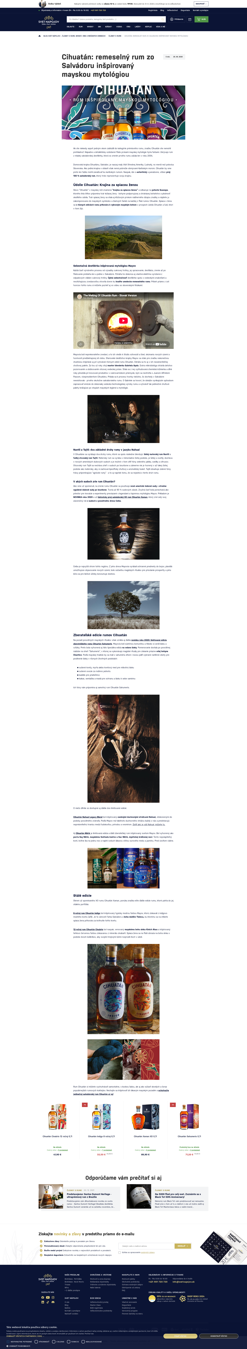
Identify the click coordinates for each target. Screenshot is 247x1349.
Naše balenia (95, 1288)
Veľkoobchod (172, 10)
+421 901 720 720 (158, 1282)
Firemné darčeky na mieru (132, 1314)
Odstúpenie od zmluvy (131, 1288)
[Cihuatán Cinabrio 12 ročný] (57, 1117)
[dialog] (123, 1336)
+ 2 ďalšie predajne (72, 1290)
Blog (162, 10)
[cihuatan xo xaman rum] (123, 534)
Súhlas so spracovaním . (138, 1252)
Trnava (67, 1285)
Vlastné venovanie (129, 1302)
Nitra (67, 1288)
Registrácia (152, 10)
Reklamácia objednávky (99, 1282)
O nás (67, 1302)
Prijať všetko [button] (180, 1336)
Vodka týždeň (54, 4)
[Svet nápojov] (39, 36)
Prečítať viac (89, 1334)
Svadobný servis (128, 1308)
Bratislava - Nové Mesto (74, 1282)
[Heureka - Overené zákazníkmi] (152, 1298)
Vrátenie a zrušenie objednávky (103, 1285)
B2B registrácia (96, 1308)
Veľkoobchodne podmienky (101, 1311)
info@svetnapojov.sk (184, 1282)
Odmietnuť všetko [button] (218, 1336)
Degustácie (185, 10)
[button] (82, 1336)
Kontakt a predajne (200, 10)
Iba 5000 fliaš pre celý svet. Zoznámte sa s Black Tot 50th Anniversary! (178, 1195)
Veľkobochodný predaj (99, 1302)
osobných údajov (148, 1252)
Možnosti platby (128, 1279)
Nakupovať (200, 4)
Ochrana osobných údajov (132, 1285)
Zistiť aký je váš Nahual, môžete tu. (149, 824)
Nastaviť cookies (71, 1314)
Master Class (95, 1305)
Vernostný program (130, 1311)
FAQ (123, 1290)
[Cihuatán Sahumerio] (189, 1117)
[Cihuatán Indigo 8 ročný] (101, 1117)
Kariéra (67, 1308)
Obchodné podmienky (130, 1282)
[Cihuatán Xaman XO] (145, 1117)
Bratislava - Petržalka (73, 1279)
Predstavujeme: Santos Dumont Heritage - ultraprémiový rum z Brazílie (89, 1195)
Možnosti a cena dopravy (100, 1279)
